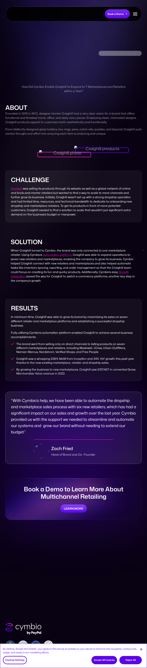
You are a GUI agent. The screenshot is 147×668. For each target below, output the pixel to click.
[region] (73, 656)
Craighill (16, 188)
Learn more (73, 509)
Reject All (130, 660)
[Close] (141, 649)
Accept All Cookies (104, 660)
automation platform (57, 255)
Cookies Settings (15, 660)
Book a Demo (116, 14)
